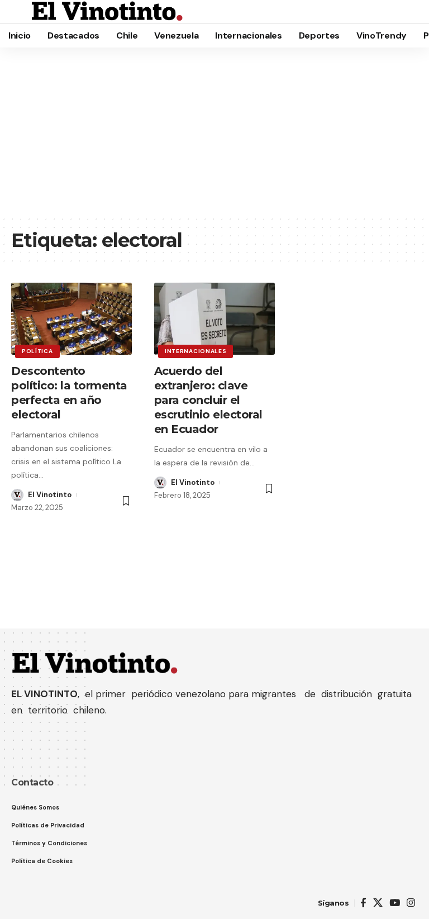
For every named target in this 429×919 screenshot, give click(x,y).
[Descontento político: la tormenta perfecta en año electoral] (71, 319)
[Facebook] (363, 903)
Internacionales (196, 351)
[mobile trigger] (20, 11)
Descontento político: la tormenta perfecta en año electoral (69, 392)
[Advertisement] (214, 131)
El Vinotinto (50, 494)
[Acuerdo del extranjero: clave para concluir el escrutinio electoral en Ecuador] (214, 319)
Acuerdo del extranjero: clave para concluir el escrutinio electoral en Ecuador (208, 400)
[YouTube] (395, 903)
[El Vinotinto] (107, 11)
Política (37, 351)
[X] (377, 903)
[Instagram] (411, 903)
